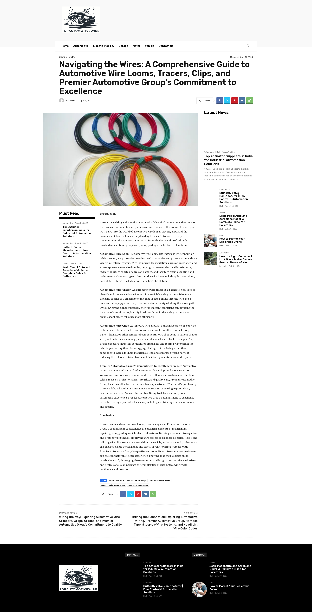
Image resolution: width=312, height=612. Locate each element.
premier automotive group (113, 485)
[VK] (242, 100)
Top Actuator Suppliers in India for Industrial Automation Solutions (77, 231)
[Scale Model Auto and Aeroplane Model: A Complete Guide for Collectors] (210, 218)
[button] (248, 46)
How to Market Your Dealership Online (232, 240)
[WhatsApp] (249, 100)
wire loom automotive (138, 485)
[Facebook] (219, 100)
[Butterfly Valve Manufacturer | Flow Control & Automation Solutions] (210, 195)
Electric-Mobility (67, 57)
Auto (221, 235)
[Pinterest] (234, 100)
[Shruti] (62, 100)
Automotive (68, 223)
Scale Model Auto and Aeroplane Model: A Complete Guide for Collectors (76, 271)
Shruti (72, 101)
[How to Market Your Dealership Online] (210, 240)
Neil (218, 152)
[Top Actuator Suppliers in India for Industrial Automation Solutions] (228, 132)
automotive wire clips (136, 480)
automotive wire (116, 480)
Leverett (223, 266)
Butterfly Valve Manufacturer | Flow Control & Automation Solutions (77, 251)
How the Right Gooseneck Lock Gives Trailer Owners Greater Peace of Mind (236, 259)
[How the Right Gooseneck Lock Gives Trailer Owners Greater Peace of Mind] (210, 258)
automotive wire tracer (160, 480)
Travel (65, 263)
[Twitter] (227, 100)
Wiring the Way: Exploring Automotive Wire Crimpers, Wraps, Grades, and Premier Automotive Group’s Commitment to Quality (90, 520)
